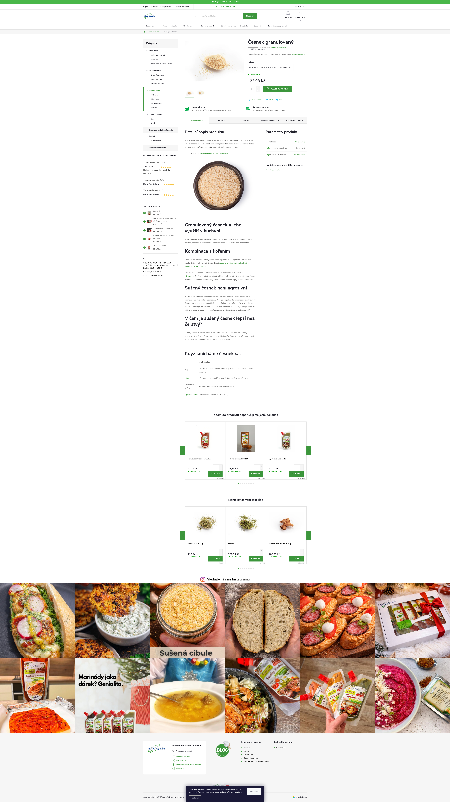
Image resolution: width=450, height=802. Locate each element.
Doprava (146, 7)
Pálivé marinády (157, 79)
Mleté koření (155, 99)
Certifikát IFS (281, 748)
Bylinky (154, 107)
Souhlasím (254, 791)
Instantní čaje (156, 141)
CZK (299, 7)
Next (308, 450)
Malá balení (155, 59)
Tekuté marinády (155, 70)
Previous (182, 450)
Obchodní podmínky (182, 7)
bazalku (196, 266)
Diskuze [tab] (246, 120)
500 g (302, 142)
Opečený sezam (192, 394)
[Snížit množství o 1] (258, 90)
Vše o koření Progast (153, 275)
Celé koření (155, 95)
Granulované (299, 154)
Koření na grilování (158, 55)
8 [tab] (253, 483)
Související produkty (269, 120)
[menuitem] (151, 26)
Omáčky (154, 123)
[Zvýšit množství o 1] (258, 87)
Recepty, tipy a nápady (153, 272)
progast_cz (180, 768)
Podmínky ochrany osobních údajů (256, 761)
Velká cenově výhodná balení (161, 64)
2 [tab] (240, 483)
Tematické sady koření (157, 148)
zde (240, 792)
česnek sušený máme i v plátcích (214, 153)
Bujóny (153, 119)
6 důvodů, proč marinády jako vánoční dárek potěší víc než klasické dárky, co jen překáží (160, 265)
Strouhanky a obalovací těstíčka (161, 130)
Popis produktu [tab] (197, 120)
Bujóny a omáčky (155, 114)
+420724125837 (182, 760)
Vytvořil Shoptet (301, 797)
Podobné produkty (293, 120)
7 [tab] (251, 483)
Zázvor (188, 378)
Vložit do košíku (279, 89)
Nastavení (195, 798)
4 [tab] (244, 483)
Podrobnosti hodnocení (278, 48)
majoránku (238, 263)
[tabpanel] (205, 450)
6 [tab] (248, 483)
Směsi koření (154, 51)
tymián (230, 263)
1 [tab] (238, 483)
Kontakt (155, 7)
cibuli (203, 266)
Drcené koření (156, 103)
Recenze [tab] (221, 120)
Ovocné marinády (157, 75)
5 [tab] (246, 483)
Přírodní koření (154, 90)
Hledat (250, 16)
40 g (297, 142)
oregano (222, 263)
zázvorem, (189, 276)
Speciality (152, 136)
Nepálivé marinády (157, 83)
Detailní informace (298, 54)
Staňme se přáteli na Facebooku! (188, 764)
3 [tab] (242, 483)
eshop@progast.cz (183, 756)
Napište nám (166, 7)
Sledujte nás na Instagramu (228, 579)
